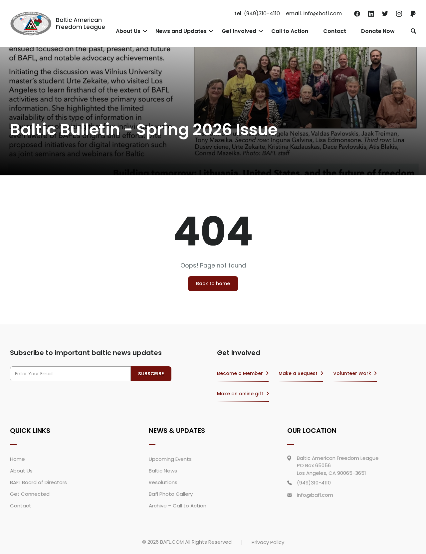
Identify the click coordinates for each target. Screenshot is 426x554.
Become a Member (240, 373)
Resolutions (163, 482)
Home (17, 459)
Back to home (213, 283)
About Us (128, 31)
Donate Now (378, 31)
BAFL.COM (172, 541)
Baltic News (163, 470)
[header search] (411, 31)
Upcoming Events (170, 459)
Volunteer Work (352, 373)
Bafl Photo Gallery (171, 493)
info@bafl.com (314, 13)
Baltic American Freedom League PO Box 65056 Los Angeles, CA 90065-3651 (338, 465)
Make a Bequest (298, 373)
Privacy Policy (268, 542)
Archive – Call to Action (177, 505)
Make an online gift (240, 393)
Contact (334, 31)
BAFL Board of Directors (38, 482)
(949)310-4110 (257, 13)
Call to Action (289, 31)
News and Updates (181, 31)
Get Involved (239, 31)
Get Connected (30, 493)
